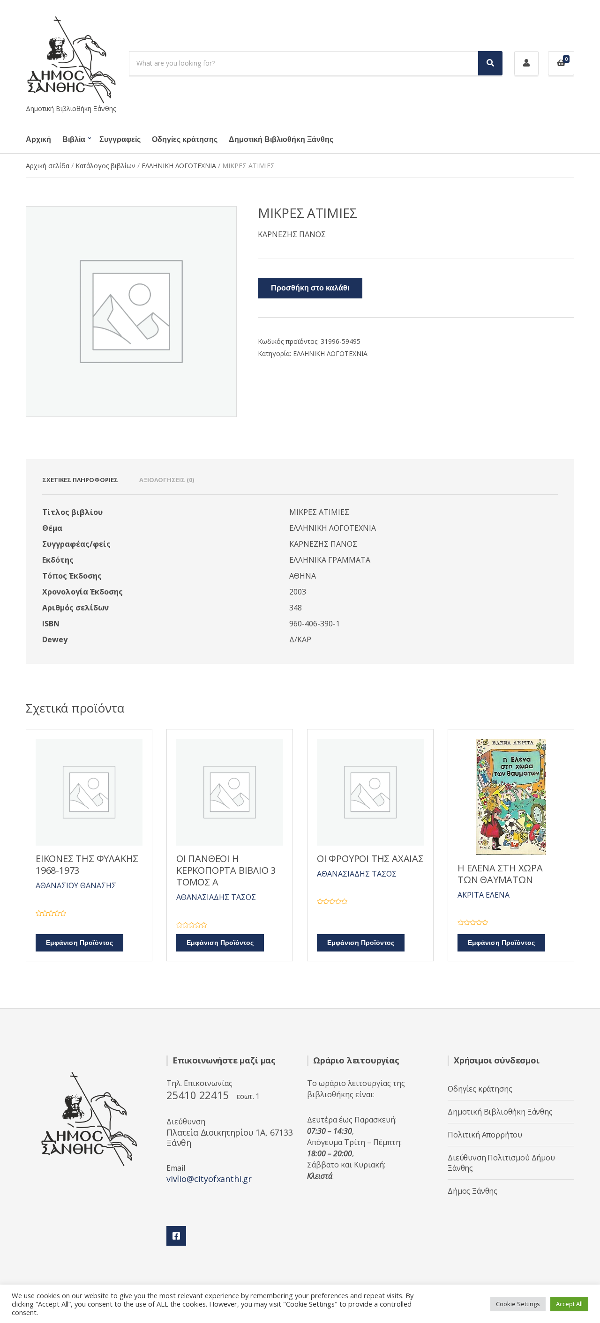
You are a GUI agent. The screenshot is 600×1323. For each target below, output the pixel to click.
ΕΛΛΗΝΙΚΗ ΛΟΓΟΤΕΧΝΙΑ (179, 165)
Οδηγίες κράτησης (185, 139)
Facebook (176, 1236)
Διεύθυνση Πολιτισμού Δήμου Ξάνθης (501, 1162)
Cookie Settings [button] (518, 1304)
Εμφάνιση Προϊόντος (79, 942)
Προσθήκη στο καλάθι (310, 288)
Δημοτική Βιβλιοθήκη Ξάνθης (281, 139)
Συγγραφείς (120, 139)
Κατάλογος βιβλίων (105, 165)
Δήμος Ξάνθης (472, 1191)
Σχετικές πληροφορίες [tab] (80, 480)
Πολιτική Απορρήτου (485, 1135)
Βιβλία (73, 139)
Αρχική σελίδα (47, 165)
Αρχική (38, 139)
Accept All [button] (569, 1304)
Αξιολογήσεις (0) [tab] (166, 480)
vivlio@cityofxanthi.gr (209, 1178)
